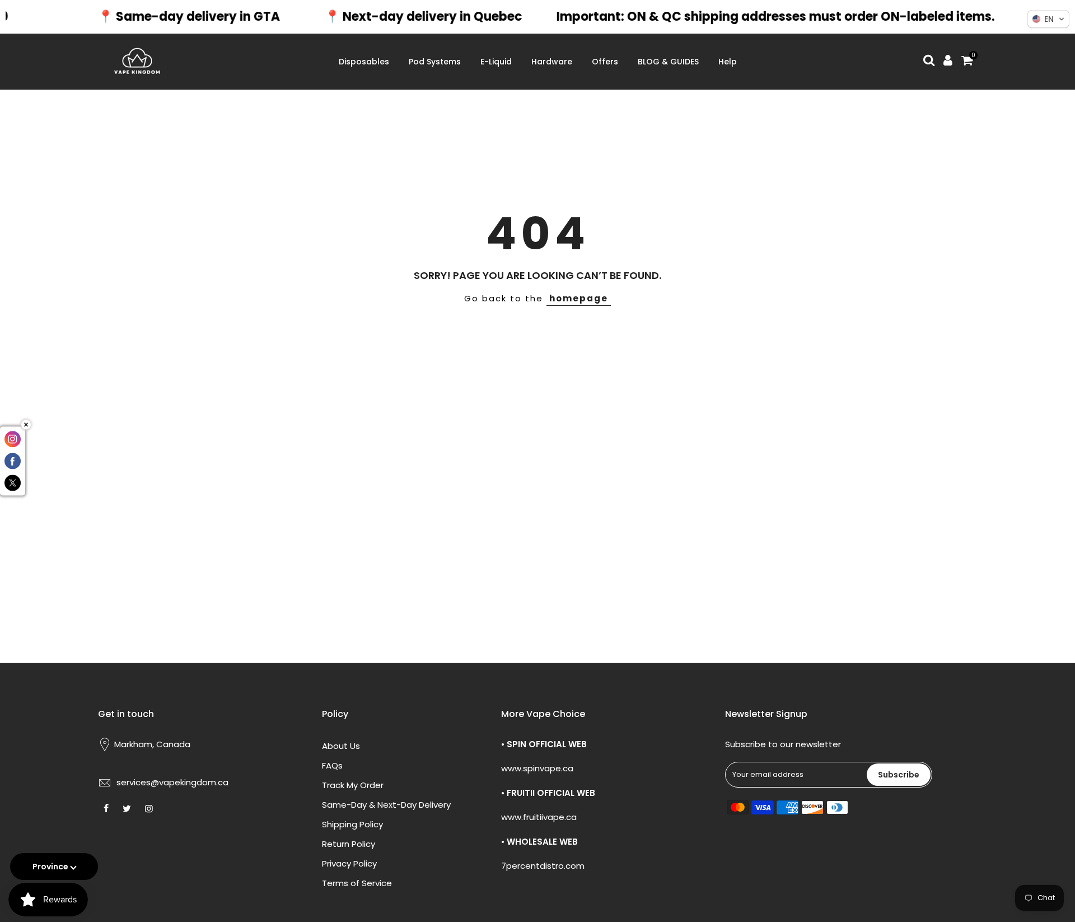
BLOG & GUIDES (668, 61)
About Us (341, 746)
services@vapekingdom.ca (172, 782)
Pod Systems (435, 61)
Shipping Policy (352, 824)
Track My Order (353, 785)
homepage (578, 298)
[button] (1048, 19)
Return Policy (348, 844)
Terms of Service (357, 883)
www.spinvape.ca (537, 768)
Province (50, 866)
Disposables (364, 61)
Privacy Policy (349, 863)
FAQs (332, 765)
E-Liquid (496, 61)
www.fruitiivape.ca (539, 817)
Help (727, 61)
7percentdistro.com (543, 866)
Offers (605, 61)
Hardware (551, 61)
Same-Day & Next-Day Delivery (386, 805)
